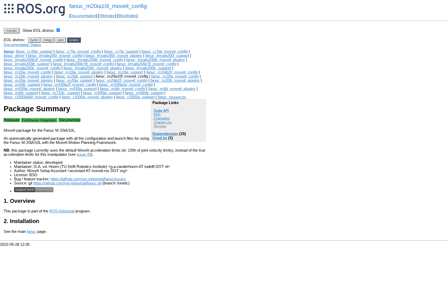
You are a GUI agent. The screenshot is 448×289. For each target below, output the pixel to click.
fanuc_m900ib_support (144, 93)
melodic (11, 31)
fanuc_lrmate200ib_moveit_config (94, 60)
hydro (34, 40)
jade (61, 40)
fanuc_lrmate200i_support (167, 56)
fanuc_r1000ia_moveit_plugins (87, 97)
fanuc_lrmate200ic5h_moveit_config (83, 64)
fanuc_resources (172, 97)
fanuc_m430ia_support (77, 89)
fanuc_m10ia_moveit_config (27, 72)
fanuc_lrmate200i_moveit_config (55, 56)
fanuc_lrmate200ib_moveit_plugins (155, 60)
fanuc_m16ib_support (74, 76)
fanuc (9, 51)
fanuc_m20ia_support (74, 80)
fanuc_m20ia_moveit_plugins (28, 80)
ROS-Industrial (61, 211)
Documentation (83, 16)
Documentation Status (22, 45)
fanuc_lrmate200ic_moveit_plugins (93, 68)
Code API (161, 111)
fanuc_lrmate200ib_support (27, 64)
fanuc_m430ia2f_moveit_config (69, 85)
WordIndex (127, 16)
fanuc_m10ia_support (125, 72)
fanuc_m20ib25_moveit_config (121, 80)
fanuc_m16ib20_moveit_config (172, 72)
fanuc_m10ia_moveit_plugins (78, 72)
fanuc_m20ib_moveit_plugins (175, 80)
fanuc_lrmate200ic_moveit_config (32, 68)
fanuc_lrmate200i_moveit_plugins (114, 56)
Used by (159, 138)
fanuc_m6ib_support (21, 93)
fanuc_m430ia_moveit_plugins (29, 89)
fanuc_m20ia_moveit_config (175, 76)
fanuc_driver (14, 56)
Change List (163, 122)
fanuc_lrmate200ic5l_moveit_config (146, 64)
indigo (48, 40)
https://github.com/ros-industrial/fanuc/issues (88, 179)
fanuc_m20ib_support (22, 85)
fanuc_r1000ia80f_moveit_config (31, 97)
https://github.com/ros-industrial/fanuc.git (67, 183)
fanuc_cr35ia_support (34, 51)
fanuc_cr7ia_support (121, 51)
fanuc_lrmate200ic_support (148, 68)
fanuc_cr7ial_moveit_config (165, 51)
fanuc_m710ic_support (60, 93)
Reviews (160, 126)
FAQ (157, 114)
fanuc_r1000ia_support (135, 97)
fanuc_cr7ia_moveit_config (78, 51)
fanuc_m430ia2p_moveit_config (126, 85)
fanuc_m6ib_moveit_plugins (171, 89)
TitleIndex (107, 16)
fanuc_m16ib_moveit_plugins (28, 76)
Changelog (162, 118)
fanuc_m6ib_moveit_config (122, 89)
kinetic (74, 40)
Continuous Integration (39, 120)
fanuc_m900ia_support (102, 93)
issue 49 (84, 154)
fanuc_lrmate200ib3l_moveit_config (33, 60)
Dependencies (165, 134)
